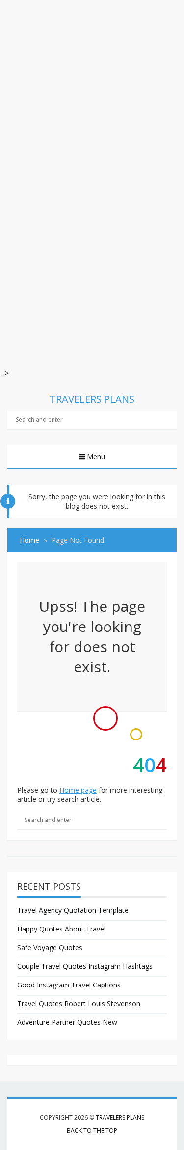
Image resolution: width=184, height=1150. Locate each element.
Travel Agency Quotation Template (73, 910)
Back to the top (92, 1130)
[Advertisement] (92, 92)
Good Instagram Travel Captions (69, 984)
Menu (96, 456)
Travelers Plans (120, 1117)
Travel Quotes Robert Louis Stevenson (78, 1003)
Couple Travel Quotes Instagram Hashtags (85, 966)
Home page (78, 789)
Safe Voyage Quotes (49, 947)
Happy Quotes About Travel (61, 928)
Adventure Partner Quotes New (67, 1022)
